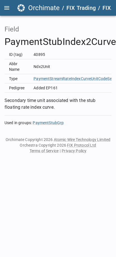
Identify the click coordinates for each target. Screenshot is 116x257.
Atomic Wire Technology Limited (82, 139)
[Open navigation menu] (6, 7)
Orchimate (44, 8)
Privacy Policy (74, 151)
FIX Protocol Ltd (81, 145)
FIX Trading (81, 7)
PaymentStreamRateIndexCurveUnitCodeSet (73, 78)
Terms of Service (44, 151)
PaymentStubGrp (48, 122)
